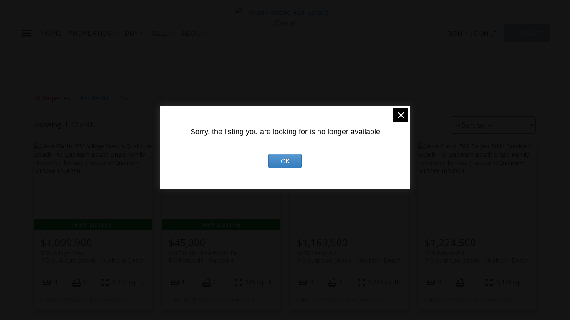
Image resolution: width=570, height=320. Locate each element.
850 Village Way (93, 256)
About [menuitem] (193, 33)
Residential (95, 98)
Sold (126, 98)
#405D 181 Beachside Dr (203, 256)
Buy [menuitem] (131, 33)
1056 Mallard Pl (349, 256)
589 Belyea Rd (477, 256)
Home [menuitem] (51, 33)
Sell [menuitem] (159, 33)
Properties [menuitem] (89, 33)
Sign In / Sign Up (472, 33)
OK (285, 161)
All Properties (52, 98)
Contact (527, 33)
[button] (472, 33)
